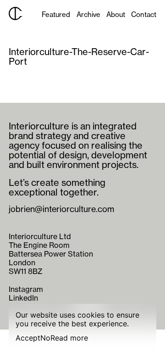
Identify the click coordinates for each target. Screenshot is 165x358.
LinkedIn (23, 297)
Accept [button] (28, 338)
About (115, 14)
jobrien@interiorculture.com (61, 209)
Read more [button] (69, 338)
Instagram (26, 289)
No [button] (45, 338)
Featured (56, 14)
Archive (88, 14)
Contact (143, 14)
